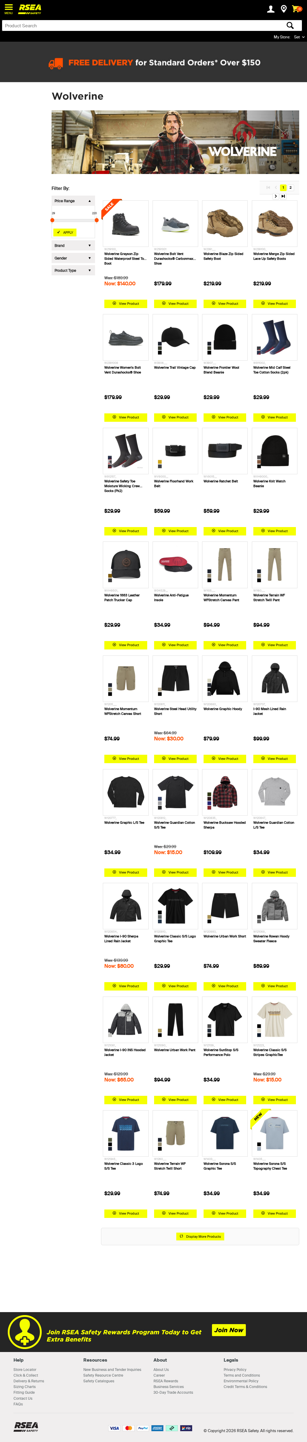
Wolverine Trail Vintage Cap (175, 367)
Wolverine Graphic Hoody (223, 709)
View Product (129, 303)
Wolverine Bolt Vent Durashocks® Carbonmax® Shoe (175, 258)
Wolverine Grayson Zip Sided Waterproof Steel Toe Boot (125, 258)
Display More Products (203, 1236)
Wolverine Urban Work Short (225, 936)
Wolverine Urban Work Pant (174, 1050)
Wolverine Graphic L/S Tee (124, 822)
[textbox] (119, 25)
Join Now (228, 1330)
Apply (68, 232)
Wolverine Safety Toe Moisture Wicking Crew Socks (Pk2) (122, 486)
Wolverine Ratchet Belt (221, 481)
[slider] (52, 220)
